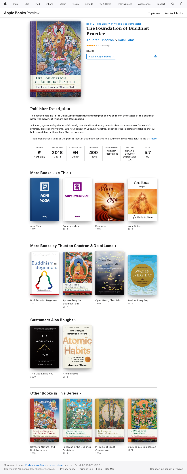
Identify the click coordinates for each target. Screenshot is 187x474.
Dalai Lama (126, 40)
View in (99, 56)
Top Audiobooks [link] (174, 13)
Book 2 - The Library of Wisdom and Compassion (114, 23)
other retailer (56, 465)
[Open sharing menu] (155, 56)
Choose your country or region (166, 469)
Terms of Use (85, 469)
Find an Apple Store (35, 465)
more (154, 138)
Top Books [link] (154, 13)
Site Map (110, 469)
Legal (99, 469)
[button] (172, 4)
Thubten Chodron (100, 40)
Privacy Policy (67, 469)
